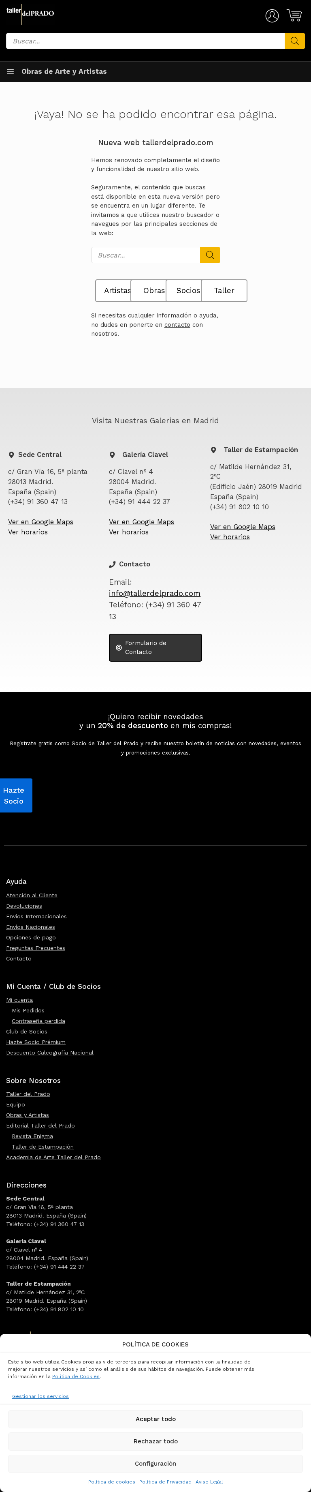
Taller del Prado (28, 1094)
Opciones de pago (31, 937)
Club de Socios (26, 1031)
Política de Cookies (76, 1376)
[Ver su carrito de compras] (293, 15)
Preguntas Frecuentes (35, 948)
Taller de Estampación (43, 1146)
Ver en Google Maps (40, 522)
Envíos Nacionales (30, 927)
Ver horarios (28, 532)
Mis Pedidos (28, 1010)
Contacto (19, 958)
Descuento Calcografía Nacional (50, 1052)
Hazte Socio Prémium (36, 1042)
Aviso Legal (209, 1482)
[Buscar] (295, 41)
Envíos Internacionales (36, 916)
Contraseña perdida (38, 1021)
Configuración (155, 1463)
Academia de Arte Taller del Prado (53, 1157)
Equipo (15, 1104)
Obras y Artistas (27, 1115)
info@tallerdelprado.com (154, 593)
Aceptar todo (156, 1419)
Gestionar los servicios (40, 1396)
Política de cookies (111, 1482)
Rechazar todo (156, 1441)
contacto (177, 324)
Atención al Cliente (32, 895)
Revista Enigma (32, 1136)
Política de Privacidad (165, 1482)
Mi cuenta (19, 1000)
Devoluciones (24, 905)
